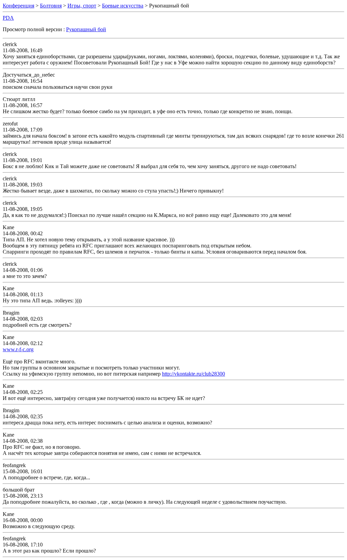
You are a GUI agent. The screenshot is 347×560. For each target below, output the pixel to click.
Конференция (18, 5)
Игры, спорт (81, 5)
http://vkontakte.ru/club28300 (193, 374)
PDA (8, 18)
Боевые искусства (122, 5)
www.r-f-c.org (18, 349)
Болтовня (51, 5)
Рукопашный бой (86, 29)
